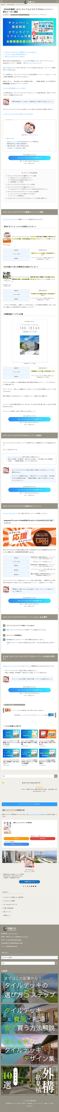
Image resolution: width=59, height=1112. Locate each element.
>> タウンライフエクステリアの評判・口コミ (15, 114)
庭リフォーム (7, 918)
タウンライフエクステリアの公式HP (29, 811)
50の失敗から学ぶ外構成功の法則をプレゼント (22, 180)
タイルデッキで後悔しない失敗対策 (13, 904)
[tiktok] (29, 893)
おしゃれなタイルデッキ (10, 911)
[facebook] (23, 893)
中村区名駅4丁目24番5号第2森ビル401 (12, 949)
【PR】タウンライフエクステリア (12, 666)
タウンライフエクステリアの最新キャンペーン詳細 (22, 175)
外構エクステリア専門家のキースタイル (17, 943)
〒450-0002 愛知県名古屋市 (13, 946)
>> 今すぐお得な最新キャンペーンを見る (14, 88)
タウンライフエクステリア (24, 14)
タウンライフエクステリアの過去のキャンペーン (21, 187)
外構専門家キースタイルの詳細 (13, 1110)
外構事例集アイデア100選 (17, 182)
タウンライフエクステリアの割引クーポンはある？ (23, 193)
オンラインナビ (13, 940)
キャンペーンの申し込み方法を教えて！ (16, 54)
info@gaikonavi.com (11, 953)
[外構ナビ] (29, 1)
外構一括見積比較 (14, 14)
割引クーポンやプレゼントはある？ (15, 56)
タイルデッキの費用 (9, 907)
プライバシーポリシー (38, 1110)
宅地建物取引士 (18, 148)
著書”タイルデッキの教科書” (15, 141)
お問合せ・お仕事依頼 (27, 1110)
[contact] (35, 893)
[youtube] (33, 893)
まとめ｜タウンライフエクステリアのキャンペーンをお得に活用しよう (27, 198)
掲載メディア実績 (49, 1110)
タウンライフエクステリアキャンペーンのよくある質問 (23, 191)
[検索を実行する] (55, 776)
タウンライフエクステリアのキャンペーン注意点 (21, 184)
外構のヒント (7, 922)
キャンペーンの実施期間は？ (18, 195)
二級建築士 (10, 148)
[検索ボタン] (57, 1)
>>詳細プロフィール (29, 888)
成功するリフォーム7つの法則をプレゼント (21, 178)
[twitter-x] (25, 893)
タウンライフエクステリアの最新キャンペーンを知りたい (21, 52)
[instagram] (27, 893)
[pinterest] (31, 893)
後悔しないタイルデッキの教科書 (35, 821)
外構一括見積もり (8, 67)
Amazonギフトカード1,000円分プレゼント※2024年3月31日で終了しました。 (30, 189)
